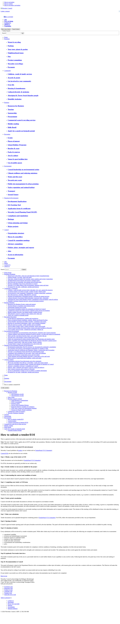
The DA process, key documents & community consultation (32, 347)
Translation (7, 26)
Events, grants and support (22, 304)
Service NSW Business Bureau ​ (20, 405)
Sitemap (10, 605)
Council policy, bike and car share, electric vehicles (25, 342)
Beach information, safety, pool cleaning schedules (26, 323)
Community (7, 70)
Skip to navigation (9, 2)
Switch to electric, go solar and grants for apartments (34, 334)
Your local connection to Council (22, 283)
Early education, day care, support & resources (30, 290)
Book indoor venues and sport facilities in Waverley (30, 328)
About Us (7, 24)
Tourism (6, 414)
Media (6, 263)
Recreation (7, 134)
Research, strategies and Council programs (32, 332)
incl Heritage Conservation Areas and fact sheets (24, 355)
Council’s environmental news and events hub (25, 343)
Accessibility (11, 607)
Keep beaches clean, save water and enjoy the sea (27, 336)
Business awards (12, 392)
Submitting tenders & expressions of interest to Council (27, 309)
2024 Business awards (17, 395)
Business (6, 102)
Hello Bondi (7, 427)
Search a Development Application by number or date (28, 348)
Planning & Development (11, 198)
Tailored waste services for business (29, 310)
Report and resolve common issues (24, 280)
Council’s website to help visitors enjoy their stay (25, 313)
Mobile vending (8, 425)
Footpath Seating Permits (15, 430)
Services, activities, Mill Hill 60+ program (22, 294)
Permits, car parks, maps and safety (20, 277)
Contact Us (7, 23)
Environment (7, 166)
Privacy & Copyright (13, 604)
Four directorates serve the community (24, 361)
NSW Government (16, 402)
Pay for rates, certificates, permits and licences (23, 287)
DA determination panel (26, 351)
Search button (15, 29)
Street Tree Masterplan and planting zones (31, 339)
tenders (20, 450)
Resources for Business (10, 391)
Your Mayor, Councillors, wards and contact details (28, 362)
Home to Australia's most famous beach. (21, 306)
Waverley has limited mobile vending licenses (25, 312)
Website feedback (12, 608)
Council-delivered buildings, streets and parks (24, 358)
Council (6, 230)
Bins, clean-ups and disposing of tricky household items (28, 276)
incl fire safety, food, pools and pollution (27, 353)
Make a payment (8, 16)
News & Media (8, 21)
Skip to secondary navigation (12, 5)
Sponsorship (7, 416)
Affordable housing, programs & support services (28, 296)
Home (6, 37)
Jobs (5, 19)
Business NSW (15, 403)
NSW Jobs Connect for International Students (24, 408)
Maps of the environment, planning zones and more (28, 285)
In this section (5, 387)
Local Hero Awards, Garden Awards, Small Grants (27, 291)
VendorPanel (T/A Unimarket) (43, 450)
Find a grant (11, 397)
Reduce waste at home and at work (23, 337)
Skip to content (8, 3)
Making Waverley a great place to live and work (29, 356)
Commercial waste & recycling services (15, 424)
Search (4, 33)
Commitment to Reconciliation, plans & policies (33, 299)
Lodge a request (5, 11)
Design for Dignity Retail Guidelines (21, 410)
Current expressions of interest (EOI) (18, 422)
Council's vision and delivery (26, 367)
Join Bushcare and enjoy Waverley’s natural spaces (32, 340)
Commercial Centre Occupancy (16, 411)
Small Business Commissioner (19, 400)
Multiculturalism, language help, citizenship (28, 298)
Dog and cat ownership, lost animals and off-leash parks (24, 282)
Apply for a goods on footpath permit (14, 429)
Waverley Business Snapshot (16, 413)
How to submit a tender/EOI (15, 419)
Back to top (4, 576)
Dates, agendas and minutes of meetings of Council (31, 364)
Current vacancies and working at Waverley (21, 369)
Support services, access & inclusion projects (26, 301)
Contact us (11, 600)
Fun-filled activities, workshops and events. (27, 321)
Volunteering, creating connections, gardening (30, 293)
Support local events (17, 307)
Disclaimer (11, 602)
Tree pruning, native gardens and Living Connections (30, 279)
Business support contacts (15, 399)
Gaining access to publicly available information (27, 370)
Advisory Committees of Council (23, 366)
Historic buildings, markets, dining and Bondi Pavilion (28, 320)
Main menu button (6, 29)
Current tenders (12, 421)
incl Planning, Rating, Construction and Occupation (31, 350)
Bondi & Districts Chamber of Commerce (22, 406)
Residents (7, 39)
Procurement (7, 381)
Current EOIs (4, 453)
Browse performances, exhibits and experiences (23, 318)
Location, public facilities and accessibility (24, 325)
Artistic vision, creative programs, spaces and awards (26, 326)
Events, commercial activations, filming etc (25, 329)
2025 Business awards (17, 394)
